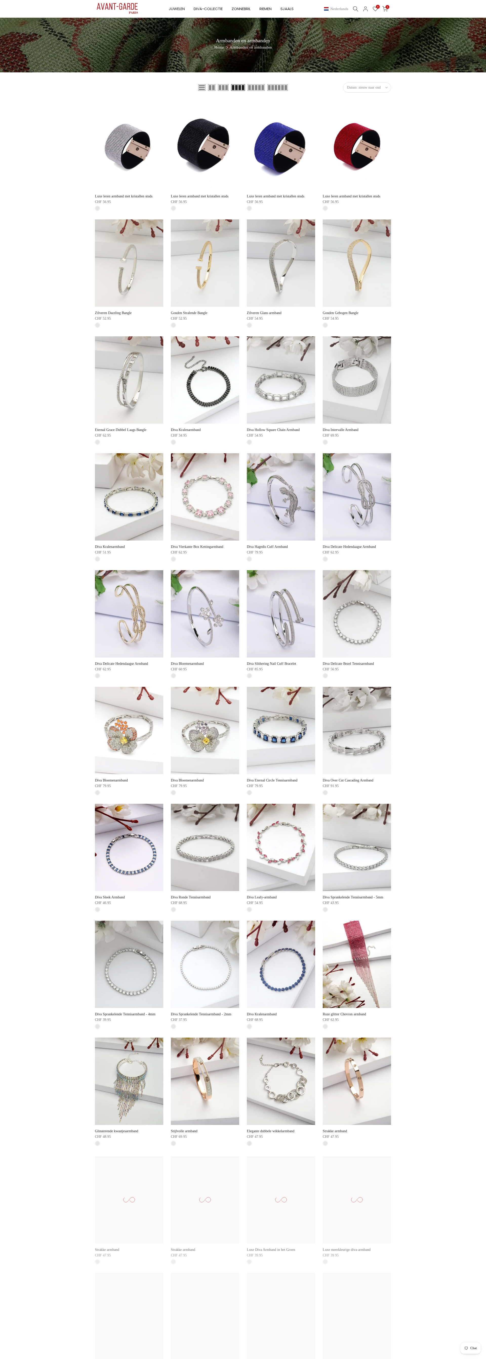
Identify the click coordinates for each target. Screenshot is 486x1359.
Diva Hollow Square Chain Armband (273, 430)
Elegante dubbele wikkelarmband (270, 1131)
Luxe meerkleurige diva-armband (347, 1248)
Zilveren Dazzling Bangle (113, 313)
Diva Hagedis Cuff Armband (267, 547)
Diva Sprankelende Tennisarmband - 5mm (353, 897)
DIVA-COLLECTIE (208, 8)
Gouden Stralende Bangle (189, 313)
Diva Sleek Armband (110, 897)
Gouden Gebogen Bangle (340, 313)
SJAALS (287, 8)
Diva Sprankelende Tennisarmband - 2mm (201, 1014)
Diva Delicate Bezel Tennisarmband (348, 664)
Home (219, 47)
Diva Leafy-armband (262, 897)
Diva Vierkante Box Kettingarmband (197, 547)
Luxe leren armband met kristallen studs (123, 196)
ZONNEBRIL (241, 8)
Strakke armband (335, 1131)
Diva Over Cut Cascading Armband (348, 780)
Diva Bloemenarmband (187, 664)
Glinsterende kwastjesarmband (116, 1131)
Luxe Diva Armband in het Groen (271, 1248)
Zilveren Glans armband (264, 313)
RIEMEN (265, 8)
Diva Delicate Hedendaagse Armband (349, 547)
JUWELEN (177, 8)
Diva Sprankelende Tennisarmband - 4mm (125, 1014)
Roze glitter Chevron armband (344, 1014)
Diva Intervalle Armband (340, 430)
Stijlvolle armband (184, 1131)
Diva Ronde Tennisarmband (191, 897)
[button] (337, 9)
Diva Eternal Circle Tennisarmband (272, 780)
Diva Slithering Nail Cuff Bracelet (271, 664)
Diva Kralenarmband (186, 430)
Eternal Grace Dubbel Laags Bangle (120, 430)
